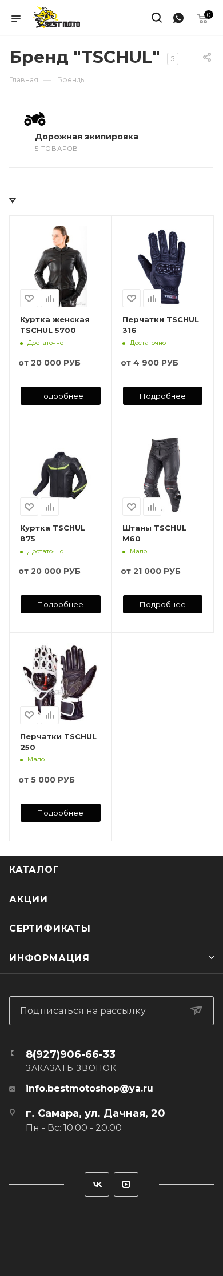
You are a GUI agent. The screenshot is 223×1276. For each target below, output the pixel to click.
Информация (49, 958)
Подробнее (60, 395)
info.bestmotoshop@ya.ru (89, 1088)
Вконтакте (97, 1184)
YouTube (126, 1184)
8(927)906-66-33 (71, 1054)
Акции (28, 899)
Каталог (34, 869)
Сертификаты (50, 928)
